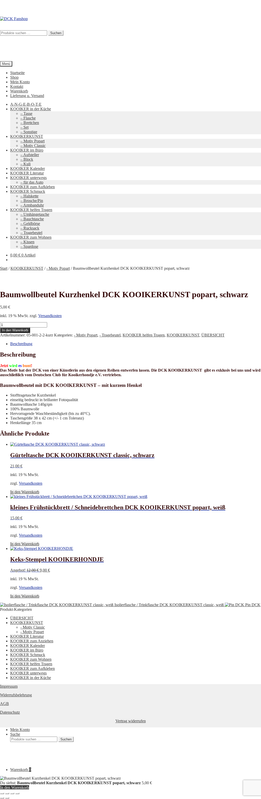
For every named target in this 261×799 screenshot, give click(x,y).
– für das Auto (31, 182)
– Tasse (26, 113)
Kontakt (16, 86)
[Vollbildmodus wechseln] (7, 793)
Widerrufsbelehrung (16, 695)
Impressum (9, 686)
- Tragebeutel (110, 335)
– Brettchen (29, 122)
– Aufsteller (29, 155)
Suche (15, 734)
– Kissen (27, 242)
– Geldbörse (30, 223)
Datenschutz (10, 712)
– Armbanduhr (32, 205)
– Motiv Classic (33, 145)
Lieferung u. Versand (27, 95)
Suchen (66, 739)
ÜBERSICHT (213, 335)
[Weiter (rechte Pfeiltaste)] (7, 798)
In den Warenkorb (15, 330)
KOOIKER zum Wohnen (30, 237)
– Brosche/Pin (31, 200)
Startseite (17, 73)
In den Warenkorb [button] (24, 492)
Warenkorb (19, 91)
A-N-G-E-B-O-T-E (26, 104)
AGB (4, 703)
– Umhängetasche (34, 214)
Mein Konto (20, 82)
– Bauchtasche (32, 219)
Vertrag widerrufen (130, 721)
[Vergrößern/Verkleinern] (2, 793)
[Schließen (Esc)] (17, 793)
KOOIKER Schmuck (27, 191)
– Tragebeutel (31, 233)
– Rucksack (29, 228)
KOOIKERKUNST (26, 136)
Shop (14, 77)
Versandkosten (50, 316)
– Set (24, 127)
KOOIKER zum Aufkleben (32, 187)
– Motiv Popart (32, 141)
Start (3, 268)
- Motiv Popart (58, 268)
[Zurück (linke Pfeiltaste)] (2, 798)
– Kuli (25, 164)
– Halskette (29, 196)
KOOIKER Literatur (27, 173)
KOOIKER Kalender (27, 168)
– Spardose (29, 246)
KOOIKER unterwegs (28, 177)
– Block (26, 159)
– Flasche (28, 118)
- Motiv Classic (32, 627)
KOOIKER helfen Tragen (31, 210)
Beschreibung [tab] (21, 344)
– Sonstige (28, 132)
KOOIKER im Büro (26, 150)
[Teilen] (12, 793)
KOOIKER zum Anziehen (31, 641)
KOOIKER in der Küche (30, 109)
